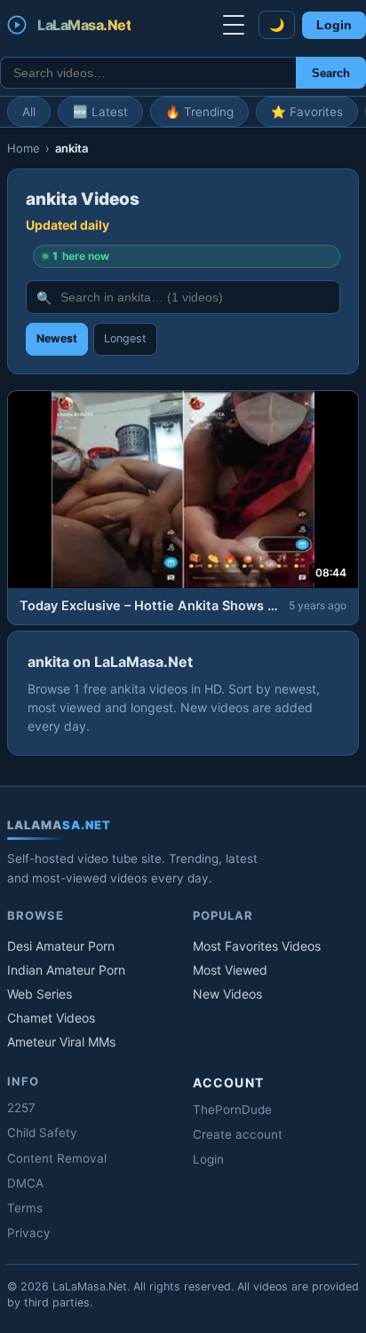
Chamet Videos (51, 1017)
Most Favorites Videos (257, 945)
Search (331, 73)
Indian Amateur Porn (66, 969)
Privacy (29, 1233)
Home (23, 148)
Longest (125, 338)
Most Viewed (230, 969)
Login (334, 25)
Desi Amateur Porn (61, 945)
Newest (56, 338)
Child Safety (42, 1132)
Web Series (39, 993)
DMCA (25, 1183)
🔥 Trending (199, 112)
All (29, 112)
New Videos (227, 993)
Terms (25, 1208)
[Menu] (233, 25)
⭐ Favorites (307, 112)
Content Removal (57, 1158)
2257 (21, 1108)
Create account (237, 1134)
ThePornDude (232, 1109)
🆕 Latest (100, 112)
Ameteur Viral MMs (61, 1041)
